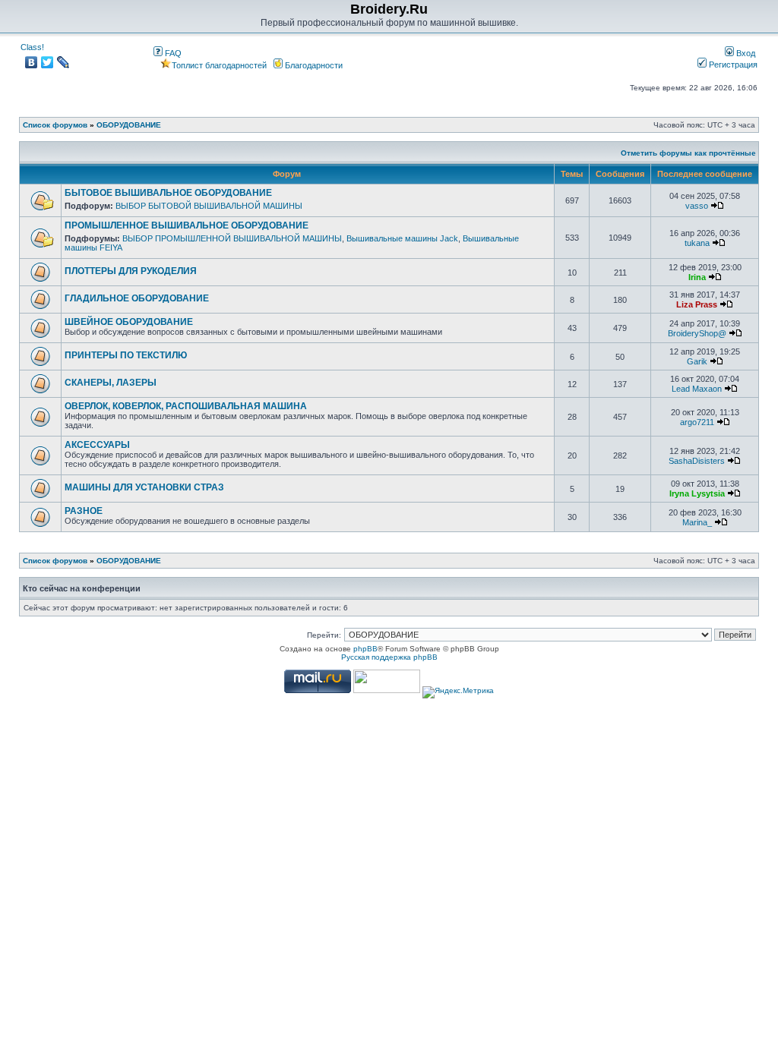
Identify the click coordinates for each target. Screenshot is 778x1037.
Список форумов (55, 125)
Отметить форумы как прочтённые (688, 153)
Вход (744, 53)
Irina (697, 277)
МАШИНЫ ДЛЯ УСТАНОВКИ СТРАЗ (144, 487)
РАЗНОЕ (84, 511)
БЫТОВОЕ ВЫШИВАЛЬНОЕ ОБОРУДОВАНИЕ (168, 193)
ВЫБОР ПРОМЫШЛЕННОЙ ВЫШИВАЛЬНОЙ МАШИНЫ (232, 238)
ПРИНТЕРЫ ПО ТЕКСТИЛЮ (126, 355)
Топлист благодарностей (219, 65)
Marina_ (697, 522)
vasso (696, 205)
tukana (697, 242)
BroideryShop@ (697, 333)
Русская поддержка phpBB (389, 657)
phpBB (365, 649)
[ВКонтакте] (32, 62)
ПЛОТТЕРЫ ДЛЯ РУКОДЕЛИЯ (131, 271)
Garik (697, 361)
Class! (32, 47)
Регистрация (732, 64)
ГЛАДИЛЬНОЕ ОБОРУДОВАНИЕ (137, 298)
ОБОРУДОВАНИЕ (128, 125)
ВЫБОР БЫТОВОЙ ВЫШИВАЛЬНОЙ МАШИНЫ (208, 205)
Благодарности (313, 65)
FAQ (172, 53)
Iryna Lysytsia (697, 493)
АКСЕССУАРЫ (97, 445)
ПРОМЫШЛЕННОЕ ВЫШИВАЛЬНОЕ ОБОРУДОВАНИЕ (186, 225)
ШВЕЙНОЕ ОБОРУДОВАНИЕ (129, 322)
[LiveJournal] (63, 62)
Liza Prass (696, 304)
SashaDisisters (697, 460)
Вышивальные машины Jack (402, 238)
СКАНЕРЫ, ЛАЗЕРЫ (111, 382)
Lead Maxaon (697, 388)
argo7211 (697, 422)
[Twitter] (47, 62)
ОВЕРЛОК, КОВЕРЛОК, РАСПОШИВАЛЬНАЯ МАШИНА (186, 406)
